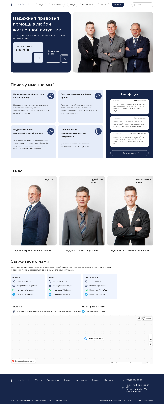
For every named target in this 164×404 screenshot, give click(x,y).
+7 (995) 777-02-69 (96, 281)
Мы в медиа (87, 5)
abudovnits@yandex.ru (98, 286)
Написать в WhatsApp (25, 290)
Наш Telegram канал (96, 311)
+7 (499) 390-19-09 (134, 380)
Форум (72, 5)
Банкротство (57, 5)
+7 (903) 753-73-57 (60, 281)
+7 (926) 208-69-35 (24, 281)
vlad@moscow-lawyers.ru (27, 286)
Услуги (41, 5)
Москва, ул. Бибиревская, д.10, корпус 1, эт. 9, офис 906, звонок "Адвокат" (49, 311)
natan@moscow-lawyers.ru (63, 286)
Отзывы (103, 5)
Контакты (118, 5)
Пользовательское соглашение (140, 400)
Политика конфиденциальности (112, 400)
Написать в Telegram (25, 294)
